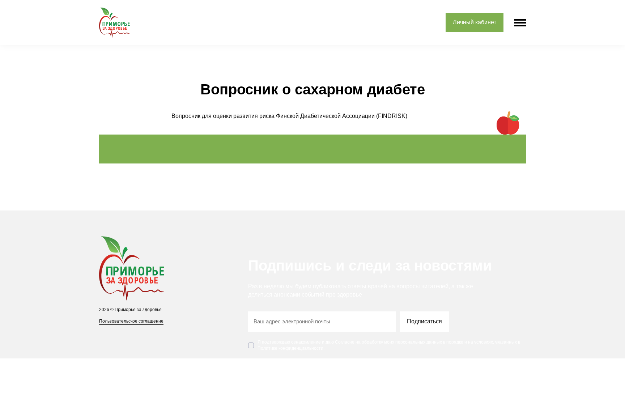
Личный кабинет (474, 22)
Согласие (344, 342)
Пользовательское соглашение (131, 321)
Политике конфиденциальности (290, 348)
